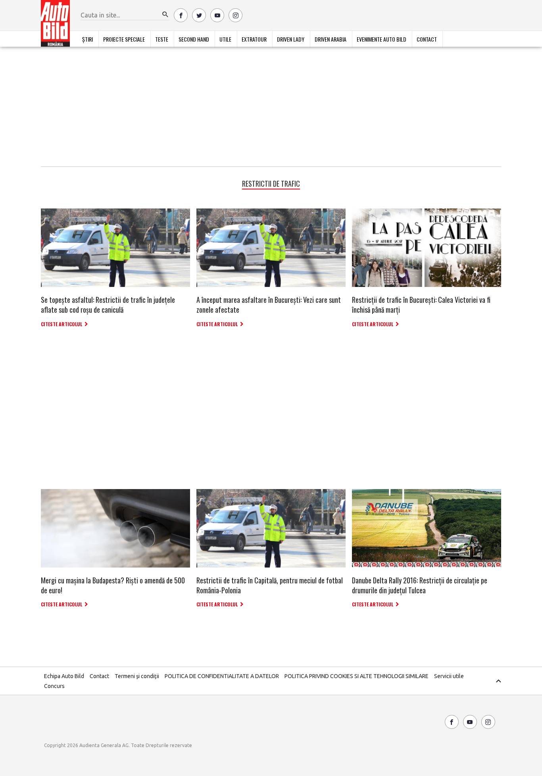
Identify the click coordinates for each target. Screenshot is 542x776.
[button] (165, 14)
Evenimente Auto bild (381, 39)
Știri (87, 39)
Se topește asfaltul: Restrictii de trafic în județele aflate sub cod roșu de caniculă (108, 304)
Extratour (254, 39)
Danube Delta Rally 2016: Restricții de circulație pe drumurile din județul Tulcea (419, 585)
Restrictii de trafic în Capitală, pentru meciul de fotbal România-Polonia (269, 585)
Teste (161, 39)
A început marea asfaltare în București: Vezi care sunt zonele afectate (268, 304)
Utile (225, 39)
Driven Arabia (330, 39)
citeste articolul (61, 324)
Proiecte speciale (124, 39)
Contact (427, 39)
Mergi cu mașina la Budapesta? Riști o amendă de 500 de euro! (113, 585)
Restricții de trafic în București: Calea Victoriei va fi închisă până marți (421, 304)
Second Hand (194, 39)
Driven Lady (290, 39)
